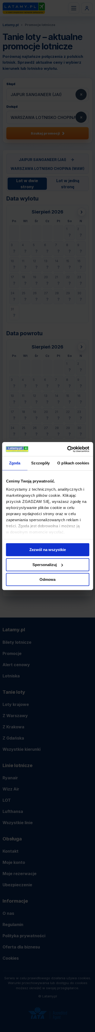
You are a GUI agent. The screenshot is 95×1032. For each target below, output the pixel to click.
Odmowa (47, 579)
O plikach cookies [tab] (73, 463)
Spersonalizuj (44, 564)
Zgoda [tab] (15, 463)
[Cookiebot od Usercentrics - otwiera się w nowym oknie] (67, 449)
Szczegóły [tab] (40, 463)
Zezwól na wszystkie (47, 549)
